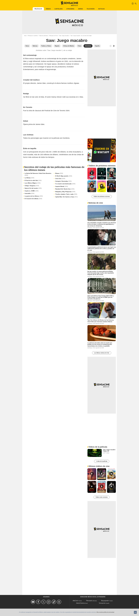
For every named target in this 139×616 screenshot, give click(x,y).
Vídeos (48, 9)
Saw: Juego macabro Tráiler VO (109, 450)
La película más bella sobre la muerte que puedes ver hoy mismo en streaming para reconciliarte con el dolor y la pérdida (99, 344)
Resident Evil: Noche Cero (64, 189)
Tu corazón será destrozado (65, 183)
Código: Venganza (32, 185)
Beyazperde (105, 600)
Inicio (25, 35)
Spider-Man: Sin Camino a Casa (66, 197)
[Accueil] (69, 3)
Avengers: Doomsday (63, 181)
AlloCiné (75, 600)
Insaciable (29, 193)
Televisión (90, 9)
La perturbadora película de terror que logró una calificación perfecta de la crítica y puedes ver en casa (101, 248)
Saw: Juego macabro (64, 35)
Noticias (101, 9)
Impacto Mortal (61, 186)
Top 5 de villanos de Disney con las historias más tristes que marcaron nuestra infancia (100, 320)
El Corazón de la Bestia (33, 198)
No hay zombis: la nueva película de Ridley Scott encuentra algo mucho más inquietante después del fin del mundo (100, 273)
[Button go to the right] (114, 46)
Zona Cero (60, 178)
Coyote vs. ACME (31, 191)
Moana (59, 173)
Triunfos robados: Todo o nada (66, 194)
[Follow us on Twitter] (43, 602)
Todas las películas (43, 35)
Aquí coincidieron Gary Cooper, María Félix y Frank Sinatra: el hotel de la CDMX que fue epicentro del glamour (100, 297)
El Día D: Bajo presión (63, 176)
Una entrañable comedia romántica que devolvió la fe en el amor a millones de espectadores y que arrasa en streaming (101, 224)
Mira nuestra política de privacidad (105, 612)
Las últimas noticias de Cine (101, 353)
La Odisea (29, 178)
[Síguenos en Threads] (59, 602)
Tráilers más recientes (102, 497)
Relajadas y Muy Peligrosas (65, 191)
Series (80, 9)
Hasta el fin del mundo (33, 188)
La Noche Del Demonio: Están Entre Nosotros (38, 174)
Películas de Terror (53, 35)
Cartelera (58, 9)
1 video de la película (101, 461)
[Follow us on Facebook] (38, 602)
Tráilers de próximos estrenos (102, 196)
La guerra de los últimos (34, 196)
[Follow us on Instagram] (49, 602)
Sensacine (102, 603)
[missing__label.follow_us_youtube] (33, 602)
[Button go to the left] (110, 46)
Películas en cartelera (33, 35)
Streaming (70, 9)
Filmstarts (89, 600)
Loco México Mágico (32, 183)
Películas (38, 9)
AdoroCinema (80, 603)
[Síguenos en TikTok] (54, 602)
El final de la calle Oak (33, 180)
